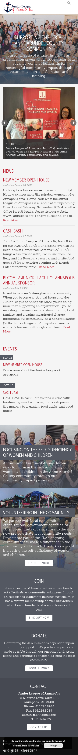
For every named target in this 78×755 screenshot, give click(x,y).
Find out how (39, 617)
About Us (13, 144)
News (8, 171)
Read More (11, 220)
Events (10, 349)
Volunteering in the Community (36, 512)
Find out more (39, 563)
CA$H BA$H (13, 231)
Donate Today (39, 668)
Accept (53, 745)
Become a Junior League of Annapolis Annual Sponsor (39, 280)
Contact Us (39, 727)
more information (31, 745)
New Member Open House (26, 180)
